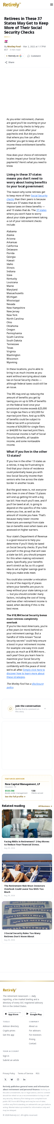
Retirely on (14, 55)
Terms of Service (25, 1073)
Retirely (12, 5)
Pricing (32, 1039)
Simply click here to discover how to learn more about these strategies (26, 673)
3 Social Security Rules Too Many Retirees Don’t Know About (22, 935)
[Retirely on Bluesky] (11, 1079)
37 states (41, 210)
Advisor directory (11, 1026)
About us (33, 1026)
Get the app (8, 1035)
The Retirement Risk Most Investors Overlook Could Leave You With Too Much (24, 888)
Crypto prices (9, 1031)
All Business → (45, 806)
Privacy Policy (9, 1073)
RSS (37, 1073)
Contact (32, 1043)
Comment (36, 56)
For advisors (35, 1031)
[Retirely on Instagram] (18, 1079)
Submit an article (11, 1060)
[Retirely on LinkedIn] (24, 1079)
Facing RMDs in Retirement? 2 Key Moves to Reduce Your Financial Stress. (26, 843)
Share (11, 62)
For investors (35, 1035)
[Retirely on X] (5, 1079)
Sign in (6, 1056)
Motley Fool (14, 46)
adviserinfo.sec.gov (36, 1104)
